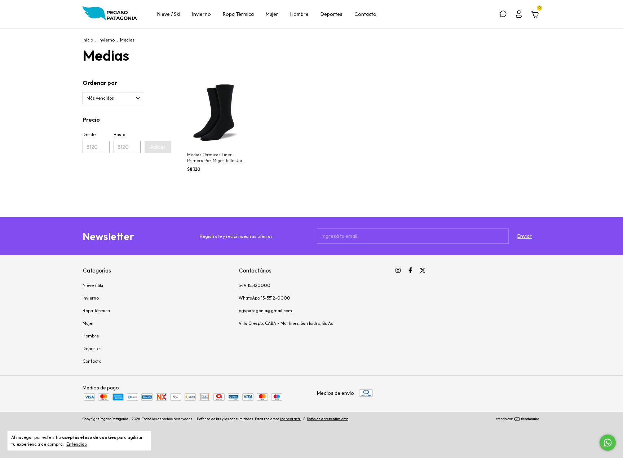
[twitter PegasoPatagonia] (422, 270)
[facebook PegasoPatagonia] (410, 270)
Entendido (76, 444)
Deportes (332, 14)
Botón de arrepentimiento (327, 418)
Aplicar (157, 147)
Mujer (272, 14)
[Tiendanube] (517, 419)
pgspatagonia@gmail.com (265, 310)
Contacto (365, 14)
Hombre (299, 14)
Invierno (201, 14)
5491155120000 (254, 285)
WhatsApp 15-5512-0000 (264, 298)
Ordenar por (100, 82)
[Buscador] (503, 15)
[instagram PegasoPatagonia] (398, 270)
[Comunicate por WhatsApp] (608, 443)
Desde (89, 134)
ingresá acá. (290, 418)
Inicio (88, 40)
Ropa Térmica (238, 14)
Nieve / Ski (168, 14)
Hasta (119, 134)
